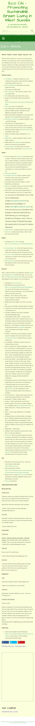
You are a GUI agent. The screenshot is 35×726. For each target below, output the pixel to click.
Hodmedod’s (17, 142)
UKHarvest (19, 156)
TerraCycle (8, 435)
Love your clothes (10, 254)
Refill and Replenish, (10, 85)
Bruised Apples (9, 260)
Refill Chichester (9, 91)
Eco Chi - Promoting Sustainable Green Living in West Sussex (17, 11)
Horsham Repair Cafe (27, 129)
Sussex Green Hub (27, 148)
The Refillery (8, 79)
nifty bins (10, 388)
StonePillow (21, 327)
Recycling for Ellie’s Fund (24, 405)
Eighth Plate (8, 138)
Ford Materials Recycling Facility (12, 277)
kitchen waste (21, 474)
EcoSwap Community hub (12, 119)
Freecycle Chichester (11, 173)
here (11, 117)
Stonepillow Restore (18, 201)
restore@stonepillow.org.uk (20, 207)
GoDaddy (24, 722)
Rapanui (7, 186)
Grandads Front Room (11, 175)
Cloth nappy (8, 106)
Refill (6, 96)
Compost (7, 481)
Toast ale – (8, 232)
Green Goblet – (9, 229)
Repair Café (14, 241)
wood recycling (17, 283)
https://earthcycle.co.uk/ (12, 466)
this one (12, 274)
